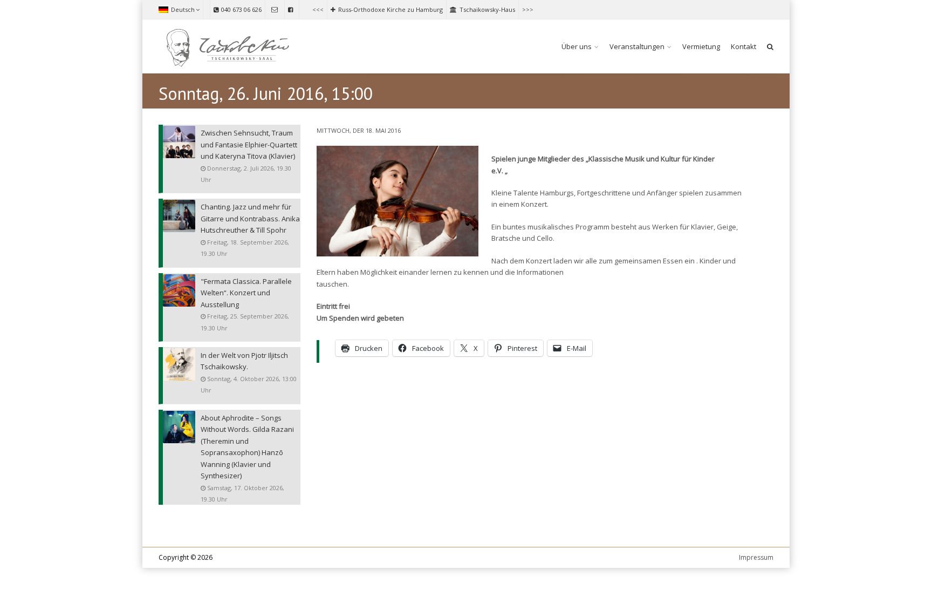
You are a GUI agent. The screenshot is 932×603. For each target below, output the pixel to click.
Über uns (576, 46)
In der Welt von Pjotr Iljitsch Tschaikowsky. (244, 360)
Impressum (756, 557)
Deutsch (183, 9)
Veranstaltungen (636, 46)
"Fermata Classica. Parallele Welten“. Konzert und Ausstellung (246, 292)
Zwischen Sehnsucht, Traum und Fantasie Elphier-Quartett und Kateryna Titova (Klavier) (249, 144)
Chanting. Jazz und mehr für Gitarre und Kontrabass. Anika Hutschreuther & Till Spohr (250, 218)
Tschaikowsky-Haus (487, 9)
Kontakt (743, 46)
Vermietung (701, 46)
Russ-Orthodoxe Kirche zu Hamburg (390, 9)
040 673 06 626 (241, 9)
